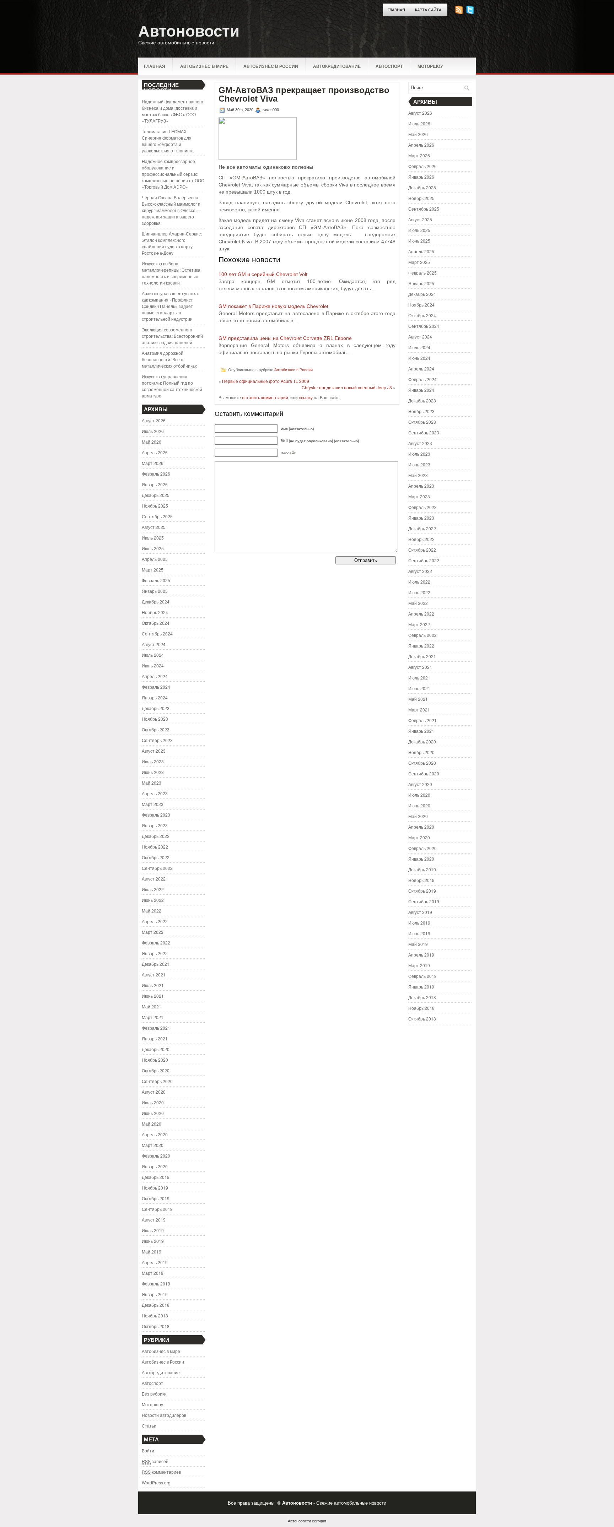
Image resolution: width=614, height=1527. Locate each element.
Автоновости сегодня (307, 1520)
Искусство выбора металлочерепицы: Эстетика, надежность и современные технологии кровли (171, 273)
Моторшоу (430, 66)
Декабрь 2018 (155, 1305)
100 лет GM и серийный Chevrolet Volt (263, 274)
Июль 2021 (153, 985)
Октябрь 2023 (155, 729)
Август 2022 (154, 879)
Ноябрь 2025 (155, 506)
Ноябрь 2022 (155, 847)
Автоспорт (389, 66)
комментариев (161, 1472)
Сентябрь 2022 (157, 868)
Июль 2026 (153, 431)
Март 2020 (152, 1145)
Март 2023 (152, 804)
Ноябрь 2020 (155, 1060)
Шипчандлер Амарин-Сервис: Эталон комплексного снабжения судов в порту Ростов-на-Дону (172, 243)
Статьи (149, 1426)
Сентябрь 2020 (157, 1081)
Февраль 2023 (156, 815)
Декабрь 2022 (155, 836)
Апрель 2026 (155, 452)
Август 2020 (154, 1092)
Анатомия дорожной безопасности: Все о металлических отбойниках (169, 359)
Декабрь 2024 (155, 602)
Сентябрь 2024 (157, 633)
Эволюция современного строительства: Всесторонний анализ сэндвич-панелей (172, 335)
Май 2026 (151, 442)
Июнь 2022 (153, 900)
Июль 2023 (153, 761)
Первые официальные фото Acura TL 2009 (265, 381)
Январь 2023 (155, 825)
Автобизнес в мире (204, 66)
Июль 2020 (153, 1102)
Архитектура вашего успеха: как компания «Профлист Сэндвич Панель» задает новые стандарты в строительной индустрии (170, 306)
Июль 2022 (153, 889)
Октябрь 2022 (155, 857)
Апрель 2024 (155, 676)
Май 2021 (151, 1006)
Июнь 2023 (153, 772)
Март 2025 (152, 570)
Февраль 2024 (156, 687)
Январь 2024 (155, 697)
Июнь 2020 (153, 1113)
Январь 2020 (155, 1166)
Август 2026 (154, 420)
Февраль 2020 (156, 1156)
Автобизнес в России (270, 66)
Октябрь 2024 (155, 623)
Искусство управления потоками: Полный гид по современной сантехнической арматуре (172, 386)
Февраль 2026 (156, 474)
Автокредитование (337, 66)
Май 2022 (151, 911)
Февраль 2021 (156, 1028)
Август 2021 (154, 974)
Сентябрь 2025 (157, 516)
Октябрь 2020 (155, 1070)
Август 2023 (154, 751)
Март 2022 (152, 932)
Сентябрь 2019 (157, 1209)
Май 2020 (151, 1124)
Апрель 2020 (155, 1134)
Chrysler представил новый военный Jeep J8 (347, 387)
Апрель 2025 (155, 559)
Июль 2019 (153, 1230)
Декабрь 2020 (155, 1049)
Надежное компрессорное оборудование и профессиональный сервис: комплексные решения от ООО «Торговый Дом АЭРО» (173, 174)
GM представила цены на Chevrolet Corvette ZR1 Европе (285, 338)
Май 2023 (151, 783)
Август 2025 (154, 527)
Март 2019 (152, 1273)
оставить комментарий (265, 397)
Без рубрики (154, 1394)
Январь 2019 (155, 1294)
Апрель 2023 (155, 793)
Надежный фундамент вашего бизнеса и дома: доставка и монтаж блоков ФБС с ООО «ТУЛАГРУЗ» (172, 111)
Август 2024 (154, 644)
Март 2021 (152, 1017)
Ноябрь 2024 (155, 612)
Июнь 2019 (153, 1241)
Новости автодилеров (164, 1415)
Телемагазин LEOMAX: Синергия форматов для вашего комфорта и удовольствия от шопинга (168, 140)
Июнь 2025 (153, 548)
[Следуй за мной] (471, 12)
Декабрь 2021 (155, 964)
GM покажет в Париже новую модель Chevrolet (273, 306)
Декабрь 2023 (155, 708)
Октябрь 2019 (155, 1198)
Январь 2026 (155, 484)
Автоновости (188, 31)
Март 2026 (152, 463)
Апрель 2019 (155, 1262)
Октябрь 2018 (155, 1326)
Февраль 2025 (156, 580)
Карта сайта (428, 10)
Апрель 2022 (155, 921)
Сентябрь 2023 (157, 740)
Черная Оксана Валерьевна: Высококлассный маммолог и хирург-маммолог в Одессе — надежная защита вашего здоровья (171, 210)
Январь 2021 (155, 1038)
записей (155, 1461)
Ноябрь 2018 (155, 1315)
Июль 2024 (153, 655)
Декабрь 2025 (155, 495)
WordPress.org (156, 1482)
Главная (396, 10)
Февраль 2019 (156, 1283)
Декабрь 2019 (155, 1177)
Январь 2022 (155, 953)
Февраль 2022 (156, 943)
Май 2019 (151, 1252)
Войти (148, 1450)
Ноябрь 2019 (155, 1188)
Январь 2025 (155, 591)
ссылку (306, 397)
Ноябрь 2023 (155, 719)
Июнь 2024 (153, 665)
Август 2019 (154, 1220)
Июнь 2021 (153, 996)
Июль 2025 (153, 538)
